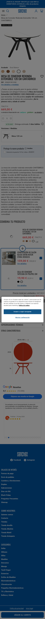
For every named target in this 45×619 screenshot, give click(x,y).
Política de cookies (24, 305)
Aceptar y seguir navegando (22, 311)
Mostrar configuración (22, 317)
